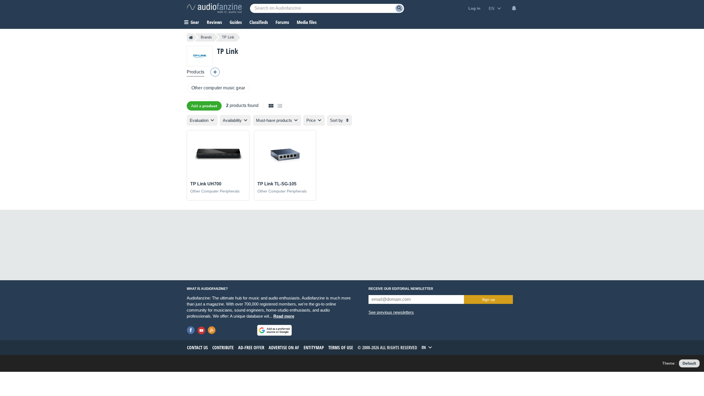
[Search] (399, 8)
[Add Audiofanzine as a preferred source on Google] (274, 330)
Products (195, 72)
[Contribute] (215, 72)
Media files (307, 22)
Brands (206, 37)
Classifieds (258, 22)
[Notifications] (514, 8)
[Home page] (191, 37)
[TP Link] (199, 56)
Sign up (488, 299)
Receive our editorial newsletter (401, 289)
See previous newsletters (391, 312)
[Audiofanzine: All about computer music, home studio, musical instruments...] (214, 8)
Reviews (214, 22)
